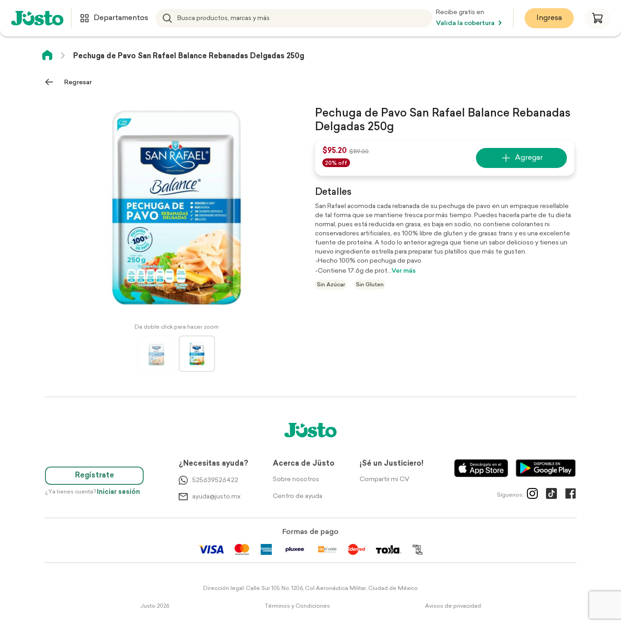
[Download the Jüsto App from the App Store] (481, 468)
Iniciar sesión (118, 492)
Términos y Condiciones (297, 606)
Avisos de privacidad (453, 606)
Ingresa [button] (549, 18)
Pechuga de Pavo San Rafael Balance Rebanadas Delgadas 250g (188, 56)
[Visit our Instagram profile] (532, 495)
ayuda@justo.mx (216, 496)
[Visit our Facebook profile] (570, 495)
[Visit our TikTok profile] (551, 495)
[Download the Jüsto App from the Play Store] (546, 468)
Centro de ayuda (297, 496)
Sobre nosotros (296, 479)
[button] (597, 18)
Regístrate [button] (94, 475)
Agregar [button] (529, 158)
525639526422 (215, 480)
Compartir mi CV (384, 479)
